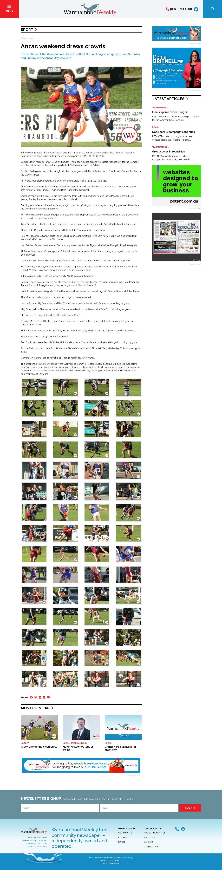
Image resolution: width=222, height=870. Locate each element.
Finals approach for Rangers (170, 112)
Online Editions (153, 828)
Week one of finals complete (39, 746)
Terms (30, 846)
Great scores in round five (168, 151)
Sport (27, 29)
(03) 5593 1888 (180, 9)
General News (126, 828)
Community (125, 833)
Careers (148, 842)
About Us (149, 837)
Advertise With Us (155, 833)
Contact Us (151, 846)
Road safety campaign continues (173, 131)
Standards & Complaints (36, 843)
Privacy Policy (41, 846)
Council (123, 837)
